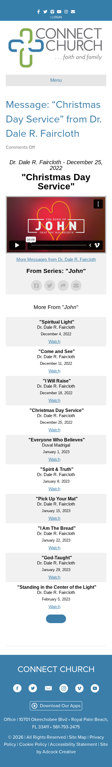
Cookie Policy (33, 744)
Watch (54, 341)
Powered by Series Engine (56, 634)
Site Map (77, 737)
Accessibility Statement (73, 744)
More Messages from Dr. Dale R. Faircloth (56, 259)
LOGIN (57, 17)
